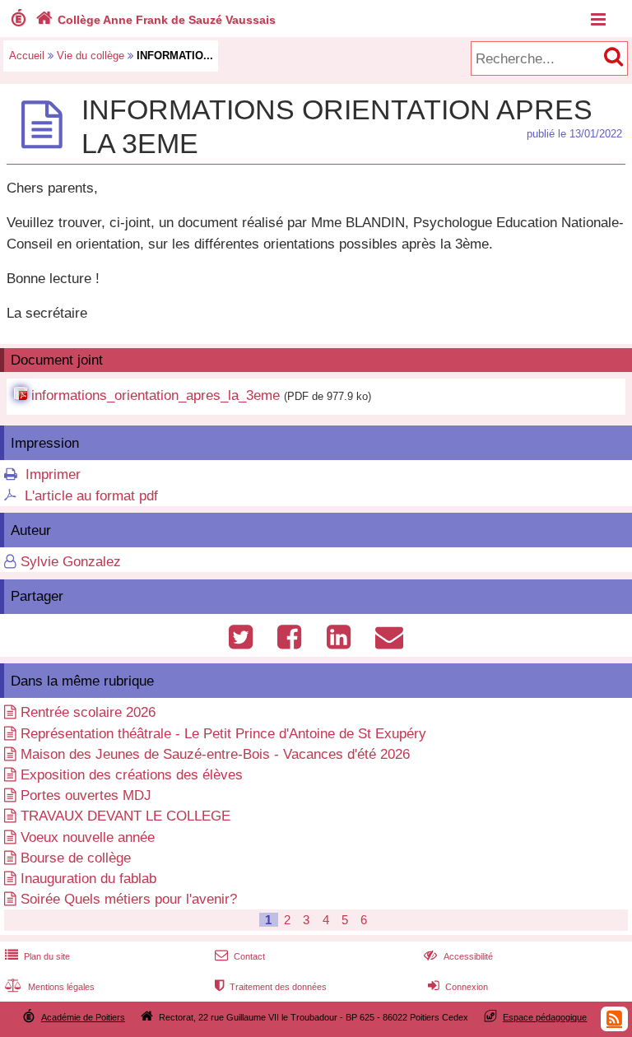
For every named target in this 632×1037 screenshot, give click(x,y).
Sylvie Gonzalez (71, 562)
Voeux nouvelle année (88, 837)
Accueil (26, 55)
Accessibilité (458, 956)
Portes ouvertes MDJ (86, 795)
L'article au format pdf (91, 496)
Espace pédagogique (545, 1017)
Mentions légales (50, 987)
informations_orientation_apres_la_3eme (155, 395)
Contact (240, 956)
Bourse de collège (76, 858)
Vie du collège (90, 55)
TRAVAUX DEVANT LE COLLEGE (125, 816)
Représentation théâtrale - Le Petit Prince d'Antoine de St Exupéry (223, 734)
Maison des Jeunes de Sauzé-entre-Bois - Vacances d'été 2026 (215, 754)
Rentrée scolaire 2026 (88, 712)
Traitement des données (271, 987)
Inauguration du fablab (88, 878)
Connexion (458, 987)
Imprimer (53, 474)
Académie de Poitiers (83, 1017)
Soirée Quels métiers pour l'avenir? (129, 899)
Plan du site (37, 956)
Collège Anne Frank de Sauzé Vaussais (155, 19)
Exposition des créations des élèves (132, 775)
